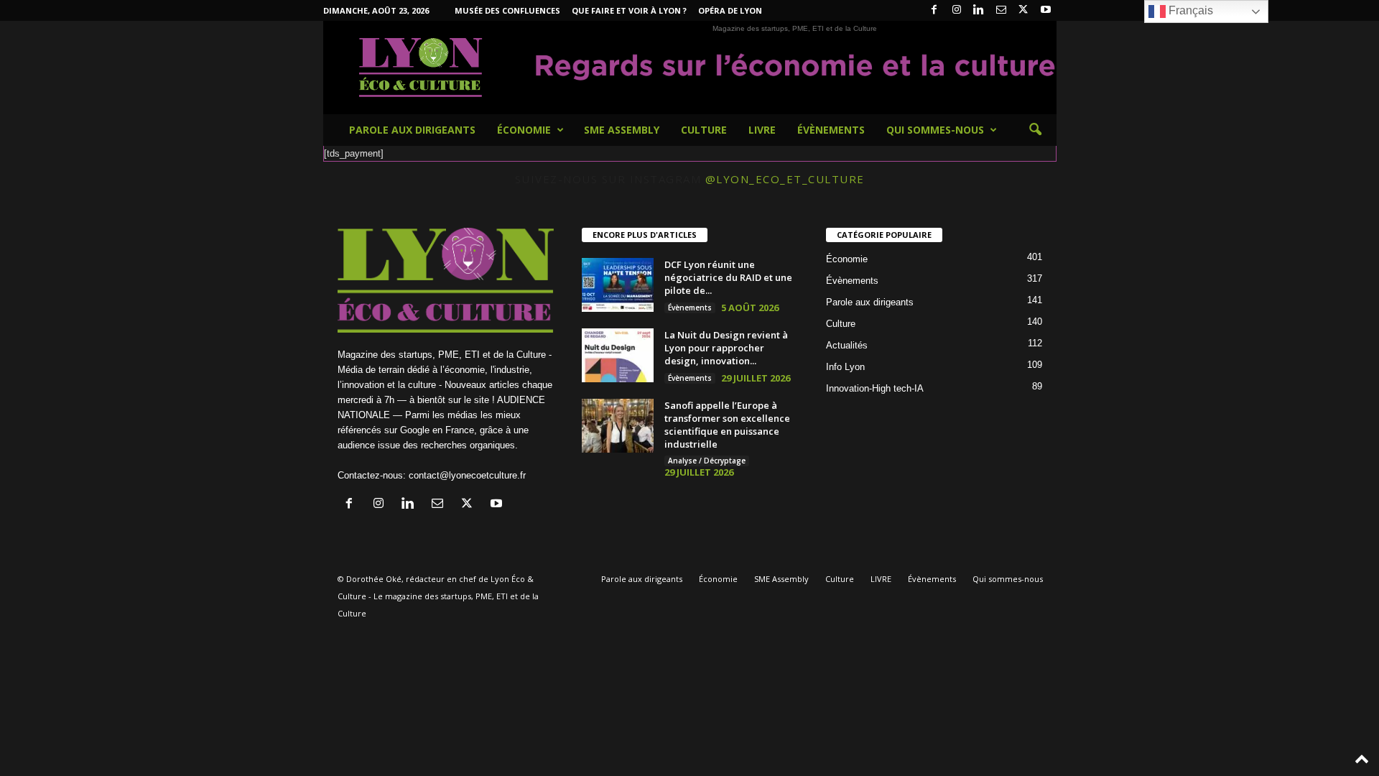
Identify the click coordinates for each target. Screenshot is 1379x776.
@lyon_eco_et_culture (785, 179)
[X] (1023, 10)
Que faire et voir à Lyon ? (629, 10)
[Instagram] (956, 10)
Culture (704, 130)
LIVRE (762, 130)
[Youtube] (1045, 10)
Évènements (831, 130)
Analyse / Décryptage (707, 461)
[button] (1035, 130)
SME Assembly (621, 130)
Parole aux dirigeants (412, 130)
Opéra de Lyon (730, 10)
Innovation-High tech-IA (875, 388)
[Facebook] (934, 10)
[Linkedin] (979, 10)
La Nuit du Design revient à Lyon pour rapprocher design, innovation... (726, 347)
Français (1189, 10)
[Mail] (1001, 10)
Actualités (847, 345)
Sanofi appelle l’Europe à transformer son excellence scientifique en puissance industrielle (727, 425)
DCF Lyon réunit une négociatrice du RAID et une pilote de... (728, 277)
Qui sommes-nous (935, 130)
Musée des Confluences (507, 10)
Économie (524, 130)
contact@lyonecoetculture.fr (467, 475)
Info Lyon (845, 366)
